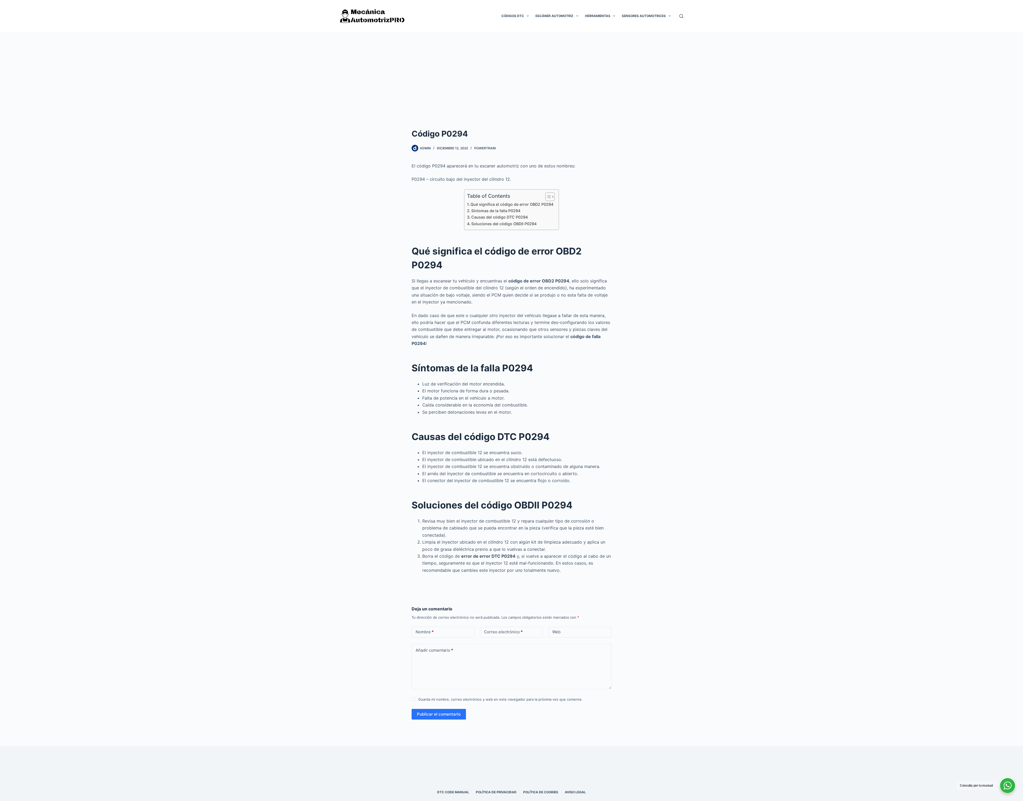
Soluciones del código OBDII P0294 (504, 223)
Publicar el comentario (439, 714)
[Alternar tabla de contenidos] (547, 196)
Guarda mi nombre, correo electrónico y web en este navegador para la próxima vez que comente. (500, 699)
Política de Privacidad (496, 792)
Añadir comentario (434, 650)
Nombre (425, 631)
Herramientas (597, 16)
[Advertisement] (511, 72)
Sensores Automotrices (644, 16)
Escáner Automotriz (554, 16)
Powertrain (485, 148)
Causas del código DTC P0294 (499, 217)
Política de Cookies (540, 792)
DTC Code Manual (453, 792)
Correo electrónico (503, 631)
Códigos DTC (512, 16)
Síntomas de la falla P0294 (495, 210)
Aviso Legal (575, 792)
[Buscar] (681, 16)
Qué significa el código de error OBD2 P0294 (511, 204)
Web (556, 631)
